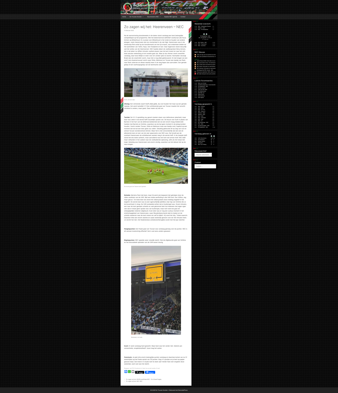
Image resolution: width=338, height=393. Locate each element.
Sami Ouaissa (201, 96)
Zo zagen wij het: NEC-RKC (134, 381)
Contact (183, 17)
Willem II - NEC (201, 28)
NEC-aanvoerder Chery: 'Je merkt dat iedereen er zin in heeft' (211, 62)
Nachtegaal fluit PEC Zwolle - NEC (205, 70)
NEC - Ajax (200, 119)
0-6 (213, 119)
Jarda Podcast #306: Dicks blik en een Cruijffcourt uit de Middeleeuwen (214, 61)
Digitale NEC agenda (170, 17)
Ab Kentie (200, 143)
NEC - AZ (200, 120)
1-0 (213, 108)
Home (124, 17)
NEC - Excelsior (202, 45)
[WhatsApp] (129, 372)
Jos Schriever (201, 139)
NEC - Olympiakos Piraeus (204, 26)
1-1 (213, 106)
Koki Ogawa (201, 97)
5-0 (213, 124)
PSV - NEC (200, 124)
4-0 (213, 113)
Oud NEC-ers (201, 92)
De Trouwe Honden (136, 17)
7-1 (213, 109)
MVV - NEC (201, 116)
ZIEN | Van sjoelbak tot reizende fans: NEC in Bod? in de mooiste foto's (213, 56)
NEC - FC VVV (201, 109)
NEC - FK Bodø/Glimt (203, 29)
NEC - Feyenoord (202, 44)
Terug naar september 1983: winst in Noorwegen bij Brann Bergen (212, 72)
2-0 (213, 111)
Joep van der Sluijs (202, 89)
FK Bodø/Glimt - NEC (205, 36)
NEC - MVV (201, 108)
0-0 (213, 117)
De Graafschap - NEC (203, 122)
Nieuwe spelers (202, 88)
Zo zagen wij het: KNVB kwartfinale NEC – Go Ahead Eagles (143, 379)
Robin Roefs (201, 94)
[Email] (133, 372)
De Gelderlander (202, 91)
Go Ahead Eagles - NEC (204, 125)
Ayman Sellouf (201, 141)
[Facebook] (126, 372)
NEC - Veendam (202, 117)
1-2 (213, 116)
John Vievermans (202, 138)
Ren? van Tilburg (202, 144)
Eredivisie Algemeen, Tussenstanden (207, 84)
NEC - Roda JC (201, 111)
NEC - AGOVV (201, 106)
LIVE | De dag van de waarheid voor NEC (207, 54)
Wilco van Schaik (202, 83)
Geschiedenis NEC (153, 17)
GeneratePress (183, 390)
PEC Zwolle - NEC (202, 42)
